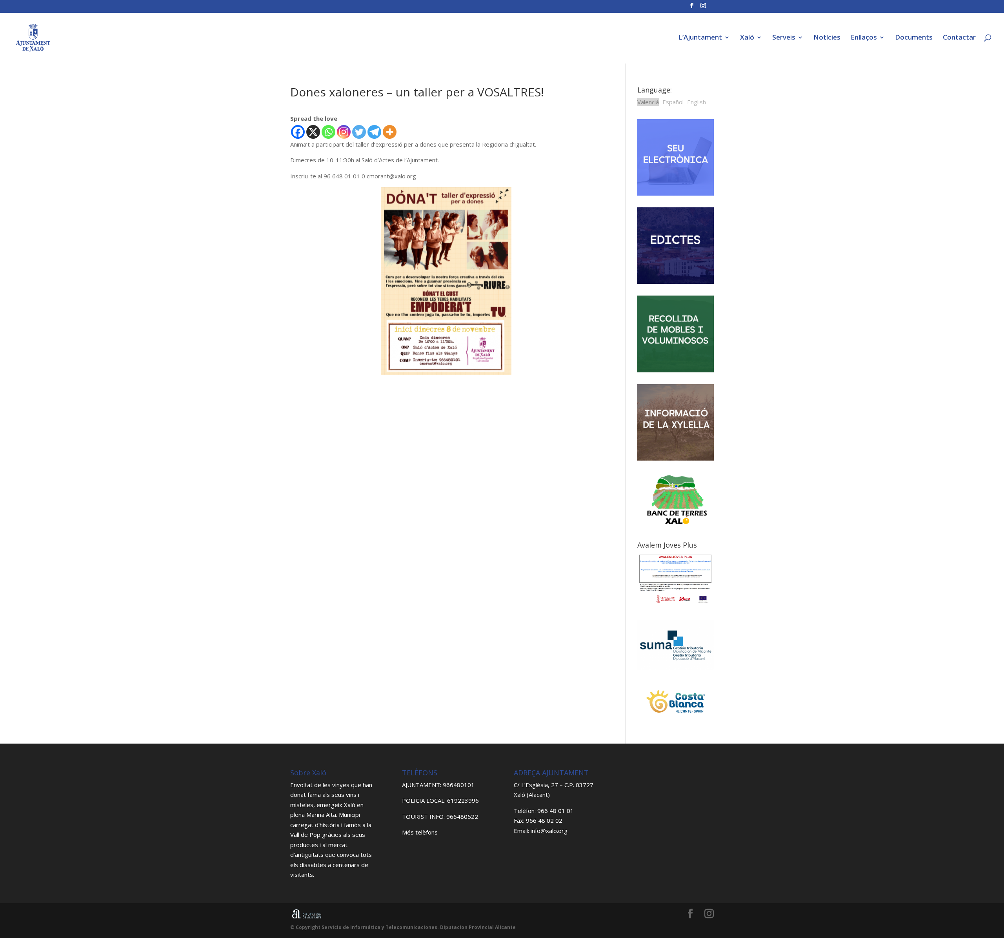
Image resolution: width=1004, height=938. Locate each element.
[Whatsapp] (328, 132)
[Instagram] (344, 132)
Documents (914, 38)
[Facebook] (298, 132)
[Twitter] (359, 132)
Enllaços (864, 38)
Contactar (959, 38)
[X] (313, 132)
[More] (390, 132)
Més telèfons (420, 832)
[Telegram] (374, 132)
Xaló (747, 38)
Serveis (783, 38)
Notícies (826, 38)
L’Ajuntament (700, 38)
